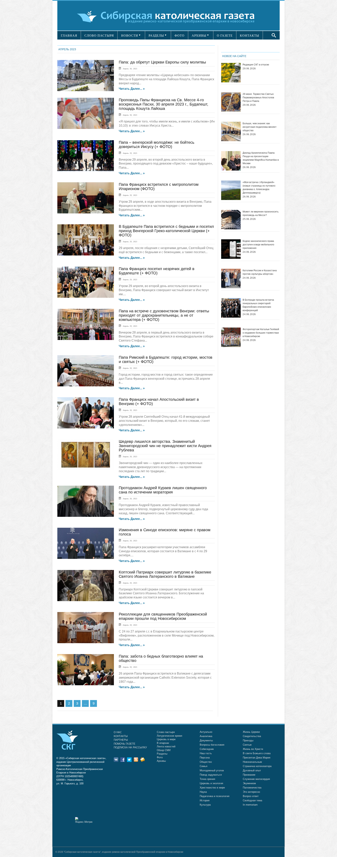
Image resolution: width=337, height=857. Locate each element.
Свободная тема (252, 800)
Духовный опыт (252, 770)
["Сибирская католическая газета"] (168, 16)
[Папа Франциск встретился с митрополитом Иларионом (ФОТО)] (85, 197)
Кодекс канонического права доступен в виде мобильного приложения (258, 244)
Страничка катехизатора (257, 766)
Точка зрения (207, 779)
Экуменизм (249, 783)
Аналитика (206, 736)
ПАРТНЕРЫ (121, 739)
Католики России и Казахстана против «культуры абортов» (260, 272)
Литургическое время (169, 735)
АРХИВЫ (199, 35)
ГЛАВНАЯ (69, 35)
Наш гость (206, 753)
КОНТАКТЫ (249, 35)
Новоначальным (252, 761)
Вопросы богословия (212, 744)
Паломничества (252, 787)
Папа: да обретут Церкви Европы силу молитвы (162, 62)
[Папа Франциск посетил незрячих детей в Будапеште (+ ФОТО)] (85, 282)
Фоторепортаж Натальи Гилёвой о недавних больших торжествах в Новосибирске (261, 333)
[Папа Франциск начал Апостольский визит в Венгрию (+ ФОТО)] (85, 412)
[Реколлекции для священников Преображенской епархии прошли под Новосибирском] (85, 627)
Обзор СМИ (163, 750)
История (204, 800)
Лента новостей (166, 746)
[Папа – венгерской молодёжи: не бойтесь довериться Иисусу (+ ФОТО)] (85, 155)
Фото (160, 757)
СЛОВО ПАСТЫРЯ (99, 35)
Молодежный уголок (212, 770)
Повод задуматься (211, 774)
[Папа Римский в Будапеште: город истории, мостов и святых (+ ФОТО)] (85, 370)
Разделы (162, 753)
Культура (205, 804)
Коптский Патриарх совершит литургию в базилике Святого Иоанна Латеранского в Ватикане (165, 574)
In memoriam (250, 804)
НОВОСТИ (129, 35)
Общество (206, 761)
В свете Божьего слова (256, 753)
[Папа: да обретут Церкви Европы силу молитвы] (85, 75)
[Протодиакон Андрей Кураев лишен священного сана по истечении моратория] (85, 501)
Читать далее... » (132, 88)
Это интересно (251, 791)
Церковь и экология (211, 783)
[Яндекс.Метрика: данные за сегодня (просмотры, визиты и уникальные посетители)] (83, 820)
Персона (205, 757)
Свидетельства (252, 736)
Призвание (249, 774)
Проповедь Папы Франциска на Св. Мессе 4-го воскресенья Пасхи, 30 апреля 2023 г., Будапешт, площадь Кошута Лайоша (163, 104)
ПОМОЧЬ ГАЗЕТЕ (124, 743)
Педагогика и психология (214, 796)
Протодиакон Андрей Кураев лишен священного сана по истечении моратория (163, 490)
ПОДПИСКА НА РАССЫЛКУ (130, 747)
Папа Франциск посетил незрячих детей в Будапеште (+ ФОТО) (156, 271)
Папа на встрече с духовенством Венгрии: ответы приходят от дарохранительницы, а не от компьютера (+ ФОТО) (164, 315)
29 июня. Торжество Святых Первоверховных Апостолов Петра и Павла (258, 97)
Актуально (206, 731)
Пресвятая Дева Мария (256, 757)
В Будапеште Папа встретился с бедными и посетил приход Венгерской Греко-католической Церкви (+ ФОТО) (166, 230)
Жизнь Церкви (251, 731)
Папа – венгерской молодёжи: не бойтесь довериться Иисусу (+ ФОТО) (156, 144)
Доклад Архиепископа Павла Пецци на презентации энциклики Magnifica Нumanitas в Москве (261, 158)
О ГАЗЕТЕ (225, 35)
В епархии (163, 743)
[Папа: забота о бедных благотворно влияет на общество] (85, 669)
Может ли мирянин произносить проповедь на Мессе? (260, 213)
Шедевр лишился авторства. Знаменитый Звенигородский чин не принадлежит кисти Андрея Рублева (165, 445)
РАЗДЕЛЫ (156, 35)
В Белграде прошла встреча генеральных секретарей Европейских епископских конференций (258, 305)
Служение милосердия (256, 779)
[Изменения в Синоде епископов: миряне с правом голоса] (85, 543)
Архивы (161, 760)
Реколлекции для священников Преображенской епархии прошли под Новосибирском (163, 616)
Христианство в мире (212, 787)
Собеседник (207, 749)
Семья (203, 766)
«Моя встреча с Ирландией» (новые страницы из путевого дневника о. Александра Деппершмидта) (259, 187)
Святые (247, 744)
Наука (203, 791)
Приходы (248, 740)
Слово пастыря (166, 732)
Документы (206, 740)
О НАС (118, 732)
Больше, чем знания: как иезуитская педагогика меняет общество (260, 127)
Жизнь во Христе (253, 749)
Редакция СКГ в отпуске (256, 64)
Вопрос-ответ (251, 796)
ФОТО (179, 35)
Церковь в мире (166, 739)
